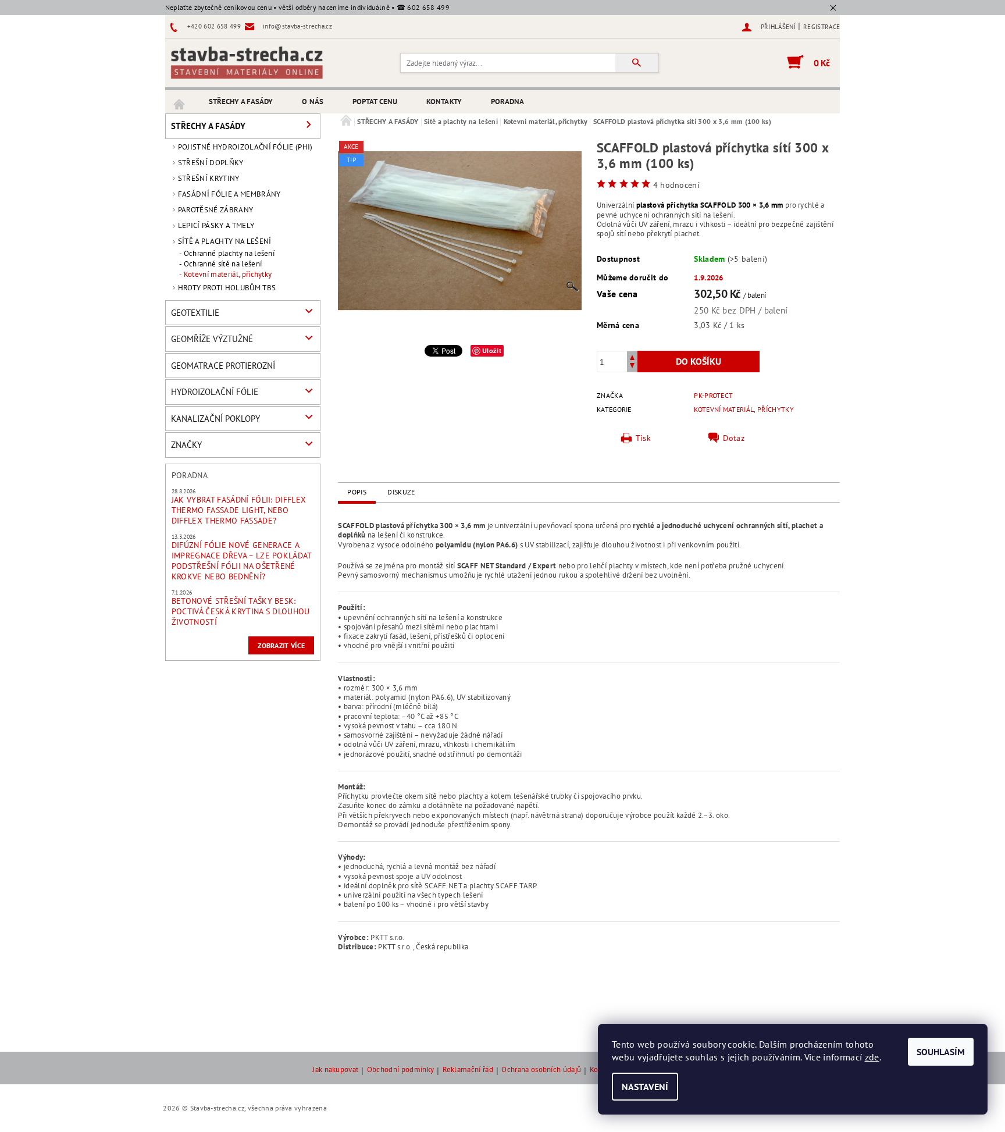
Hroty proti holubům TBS (227, 288)
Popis (356, 491)
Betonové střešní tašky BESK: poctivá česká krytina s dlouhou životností (241, 611)
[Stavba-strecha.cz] (246, 62)
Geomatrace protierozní (223, 365)
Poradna (508, 101)
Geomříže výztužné (212, 338)
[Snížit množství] (632, 366)
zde (872, 1057)
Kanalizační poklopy (215, 418)
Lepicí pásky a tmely (216, 225)
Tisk (643, 438)
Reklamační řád (468, 1070)
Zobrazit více (281, 645)
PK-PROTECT (713, 395)
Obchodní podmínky (400, 1070)
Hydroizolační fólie (214, 391)
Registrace (821, 27)
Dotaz (733, 438)
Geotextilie (195, 312)
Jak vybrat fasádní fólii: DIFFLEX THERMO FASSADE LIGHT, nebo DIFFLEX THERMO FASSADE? (239, 510)
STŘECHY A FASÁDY (241, 101)
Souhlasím (941, 1052)
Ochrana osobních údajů (541, 1070)
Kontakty (444, 101)
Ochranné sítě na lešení (223, 264)
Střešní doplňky (211, 163)
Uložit (491, 350)
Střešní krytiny (209, 178)
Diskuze (401, 491)
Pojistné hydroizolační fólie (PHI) (245, 147)
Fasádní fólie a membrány (229, 194)
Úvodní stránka (179, 101)
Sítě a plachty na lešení (225, 241)
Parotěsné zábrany (215, 210)
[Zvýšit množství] (632, 356)
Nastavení (645, 1086)
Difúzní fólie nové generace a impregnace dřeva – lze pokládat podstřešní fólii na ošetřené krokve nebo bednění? (242, 561)
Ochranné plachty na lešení (229, 253)
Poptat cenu (374, 101)
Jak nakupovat (335, 1070)
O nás (312, 101)
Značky (186, 444)
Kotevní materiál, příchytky (228, 274)
